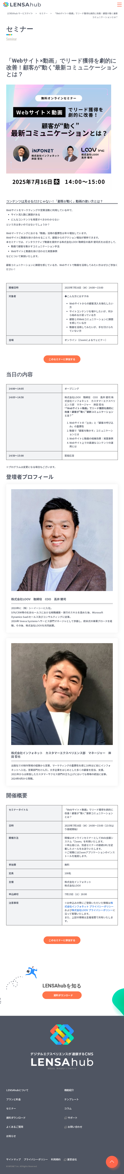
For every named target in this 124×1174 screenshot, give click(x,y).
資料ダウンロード (65, 995)
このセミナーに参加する (62, 359)
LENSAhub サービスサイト (20, 13)
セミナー (43, 13)
